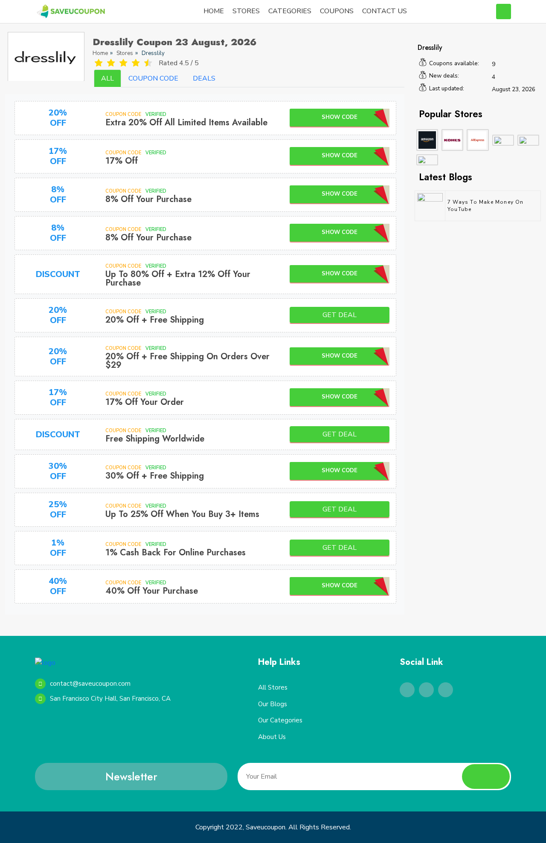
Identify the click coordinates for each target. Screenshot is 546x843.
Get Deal (339, 315)
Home (100, 53)
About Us (272, 737)
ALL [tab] (107, 78)
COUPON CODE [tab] (153, 78)
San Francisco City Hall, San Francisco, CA (110, 698)
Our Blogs (272, 704)
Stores (124, 53)
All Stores (273, 687)
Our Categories (280, 720)
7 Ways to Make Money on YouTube (485, 206)
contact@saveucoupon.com (90, 683)
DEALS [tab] (204, 78)
